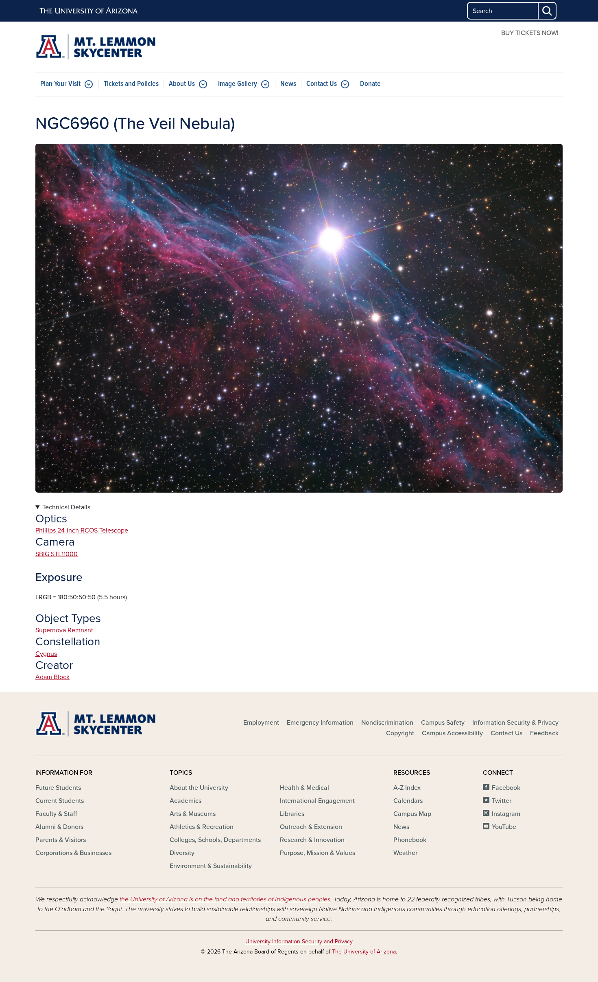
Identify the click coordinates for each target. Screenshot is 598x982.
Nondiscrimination (387, 723)
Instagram (506, 814)
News (288, 84)
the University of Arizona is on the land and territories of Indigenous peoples (225, 899)
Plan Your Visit (60, 84)
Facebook (506, 788)
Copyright (400, 733)
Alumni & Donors (59, 827)
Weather (405, 853)
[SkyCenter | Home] (120, 46)
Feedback (544, 733)
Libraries (292, 814)
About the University (199, 788)
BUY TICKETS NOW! (530, 33)
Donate (370, 84)
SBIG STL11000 (56, 554)
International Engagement (317, 801)
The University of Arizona (364, 951)
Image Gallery (237, 84)
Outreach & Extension (311, 827)
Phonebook (409, 840)
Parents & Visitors (60, 840)
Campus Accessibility (452, 733)
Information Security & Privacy (515, 723)
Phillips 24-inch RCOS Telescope (81, 530)
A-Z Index (407, 788)
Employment (261, 723)
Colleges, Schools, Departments (215, 840)
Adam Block (52, 677)
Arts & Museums (193, 814)
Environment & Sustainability (211, 866)
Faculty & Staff (56, 814)
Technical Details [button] (66, 507)
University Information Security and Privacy (299, 941)
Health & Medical (304, 788)
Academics (185, 801)
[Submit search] (548, 11)
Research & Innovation (312, 840)
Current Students (59, 801)
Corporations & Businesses (73, 853)
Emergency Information (320, 723)
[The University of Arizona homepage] (89, 11)
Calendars (408, 801)
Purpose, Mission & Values (317, 853)
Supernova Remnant (64, 630)
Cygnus (46, 654)
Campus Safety (443, 723)
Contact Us (321, 84)
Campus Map (412, 814)
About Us (182, 84)
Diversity (182, 853)
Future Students (58, 788)
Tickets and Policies (131, 84)
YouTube (504, 827)
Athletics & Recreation (202, 827)
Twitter (501, 801)
